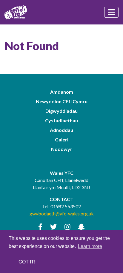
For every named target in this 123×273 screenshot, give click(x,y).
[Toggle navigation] (111, 12)
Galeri (61, 139)
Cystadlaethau (61, 120)
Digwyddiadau (61, 111)
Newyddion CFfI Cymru (61, 101)
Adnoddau (61, 130)
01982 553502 (65, 206)
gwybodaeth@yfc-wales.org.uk (62, 213)
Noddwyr (61, 149)
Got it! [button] (27, 261)
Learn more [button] (90, 246)
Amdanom (61, 92)
